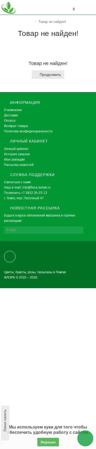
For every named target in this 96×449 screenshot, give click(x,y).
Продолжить (50, 74)
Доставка (11, 115)
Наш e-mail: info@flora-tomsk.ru (27, 187)
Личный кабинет (16, 149)
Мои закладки (14, 159)
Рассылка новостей (19, 165)
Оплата (9, 121)
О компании (13, 110)
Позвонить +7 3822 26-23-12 (25, 193)
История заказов (17, 154)
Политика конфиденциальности (28, 131)
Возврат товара (16, 126)
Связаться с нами (17, 182)
